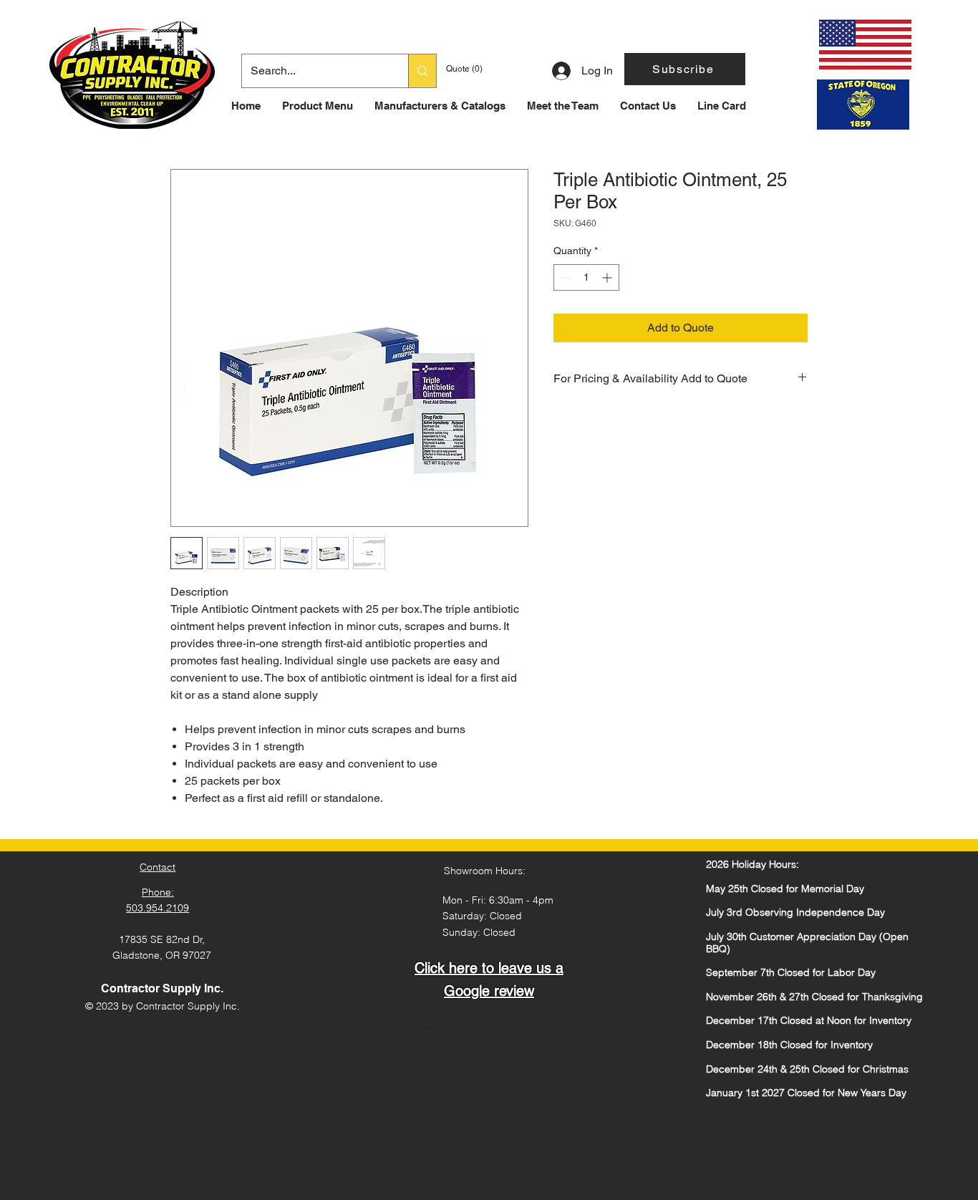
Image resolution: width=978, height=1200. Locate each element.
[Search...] (422, 70)
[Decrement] (564, 277)
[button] (684, 69)
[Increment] (608, 277)
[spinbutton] (586, 277)
